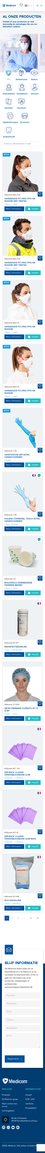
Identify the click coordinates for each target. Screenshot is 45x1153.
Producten (6, 1095)
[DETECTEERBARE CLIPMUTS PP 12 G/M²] (22, 681)
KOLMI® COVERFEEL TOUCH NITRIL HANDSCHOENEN (22, 520)
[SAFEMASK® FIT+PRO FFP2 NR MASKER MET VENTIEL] (22, 236)
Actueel (28, 1095)
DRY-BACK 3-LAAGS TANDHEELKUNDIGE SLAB (17, 773)
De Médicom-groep (10, 1099)
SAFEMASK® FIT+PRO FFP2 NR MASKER (19, 328)
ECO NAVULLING (12, 900)
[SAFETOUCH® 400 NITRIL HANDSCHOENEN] (22, 428)
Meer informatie (13, 209)
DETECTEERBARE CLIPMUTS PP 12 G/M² (21, 709)
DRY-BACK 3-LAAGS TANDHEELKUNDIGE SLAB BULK (20, 837)
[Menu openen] (41, 5)
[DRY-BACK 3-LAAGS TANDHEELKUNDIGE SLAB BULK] (22, 809)
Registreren (13, 1059)
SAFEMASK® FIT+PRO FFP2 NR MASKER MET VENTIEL (19, 264)
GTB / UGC (30, 1099)
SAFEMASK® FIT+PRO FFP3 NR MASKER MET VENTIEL (19, 200)
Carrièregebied (8, 1111)
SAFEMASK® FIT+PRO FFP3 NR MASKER (19, 392)
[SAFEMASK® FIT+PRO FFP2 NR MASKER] (22, 300)
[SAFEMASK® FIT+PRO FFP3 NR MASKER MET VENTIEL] (22, 172)
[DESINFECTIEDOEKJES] (22, 620)
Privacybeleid (30, 1108)
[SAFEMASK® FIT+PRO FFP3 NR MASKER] (22, 364)
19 (31, 918)
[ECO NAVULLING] (22, 873)
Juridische (29, 1104)
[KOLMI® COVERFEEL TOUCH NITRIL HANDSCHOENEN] (22, 492)
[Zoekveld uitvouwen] (37, 5)
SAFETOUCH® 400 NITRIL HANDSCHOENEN (17, 456)
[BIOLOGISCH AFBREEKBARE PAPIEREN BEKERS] (22, 556)
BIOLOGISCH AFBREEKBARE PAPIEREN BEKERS (18, 584)
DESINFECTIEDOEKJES (15, 646)
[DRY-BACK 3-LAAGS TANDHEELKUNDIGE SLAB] (22, 745)
